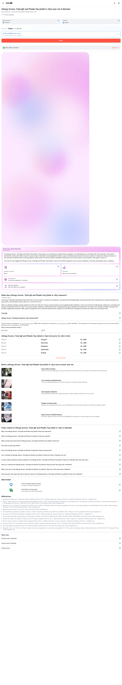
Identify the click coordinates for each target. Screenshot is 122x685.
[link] (9, 3)
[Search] (114, 3)
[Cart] (118, 3)
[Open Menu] (3, 3)
